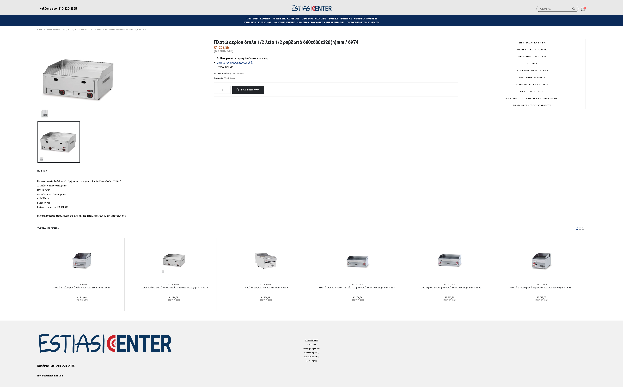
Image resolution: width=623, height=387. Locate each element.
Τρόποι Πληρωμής (311, 352)
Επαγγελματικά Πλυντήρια (532, 70)
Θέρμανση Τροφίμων (365, 18)
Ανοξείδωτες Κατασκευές (286, 18)
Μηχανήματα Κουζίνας (314, 18)
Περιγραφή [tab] (42, 171)
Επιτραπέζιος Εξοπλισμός (257, 22)
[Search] (573, 9)
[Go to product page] (82, 260)
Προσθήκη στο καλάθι (250, 90)
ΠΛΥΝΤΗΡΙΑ (346, 18)
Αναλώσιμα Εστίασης (284, 22)
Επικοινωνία (311, 344)
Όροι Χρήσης (311, 361)
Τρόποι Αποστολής (311, 357)
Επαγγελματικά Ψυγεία (532, 42)
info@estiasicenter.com (50, 375)
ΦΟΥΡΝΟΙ (333, 18)
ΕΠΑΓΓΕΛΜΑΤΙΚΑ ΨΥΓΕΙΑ (258, 18)
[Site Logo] (311, 9)
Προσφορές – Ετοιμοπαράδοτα (363, 22)
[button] (577, 229)
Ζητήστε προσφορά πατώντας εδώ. (234, 62)
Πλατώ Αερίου (229, 78)
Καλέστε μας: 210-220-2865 (58, 9)
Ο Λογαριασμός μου (311, 348)
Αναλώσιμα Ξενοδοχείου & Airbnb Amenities (320, 22)
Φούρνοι (532, 63)
